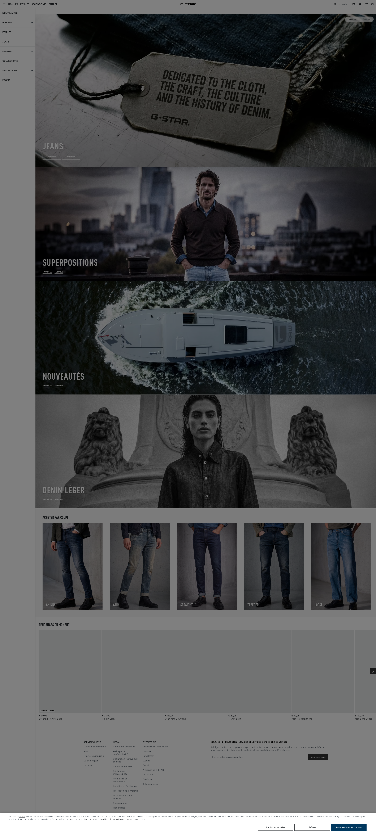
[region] (188, 823)
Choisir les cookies (275, 827)
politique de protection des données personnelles (123, 819)
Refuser (312, 827)
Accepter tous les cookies (349, 827)
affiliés (22, 816)
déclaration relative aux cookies (84, 819)
